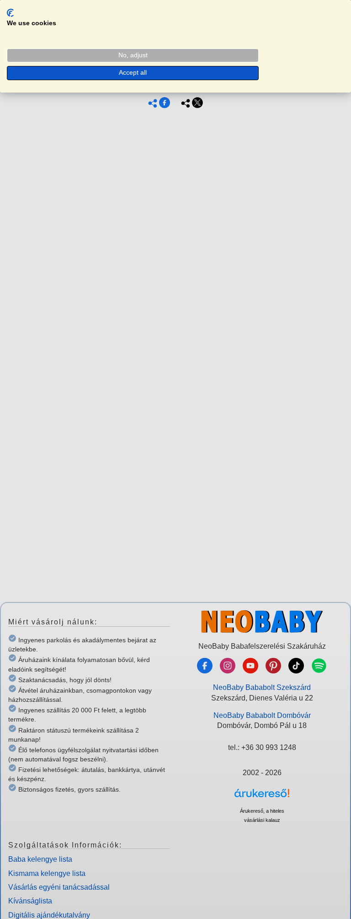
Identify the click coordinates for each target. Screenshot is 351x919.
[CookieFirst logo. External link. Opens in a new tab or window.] (10, 13)
